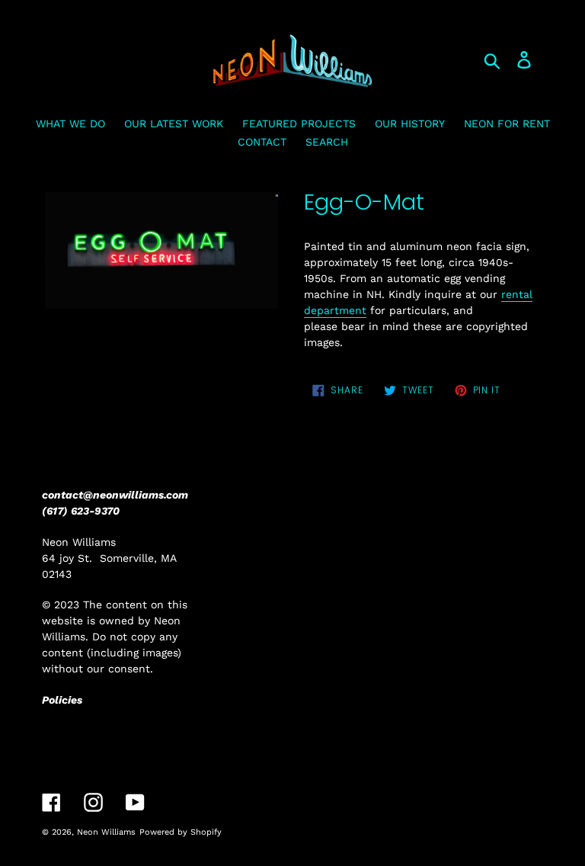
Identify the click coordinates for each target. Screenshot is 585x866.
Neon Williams (106, 832)
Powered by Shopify (180, 832)
